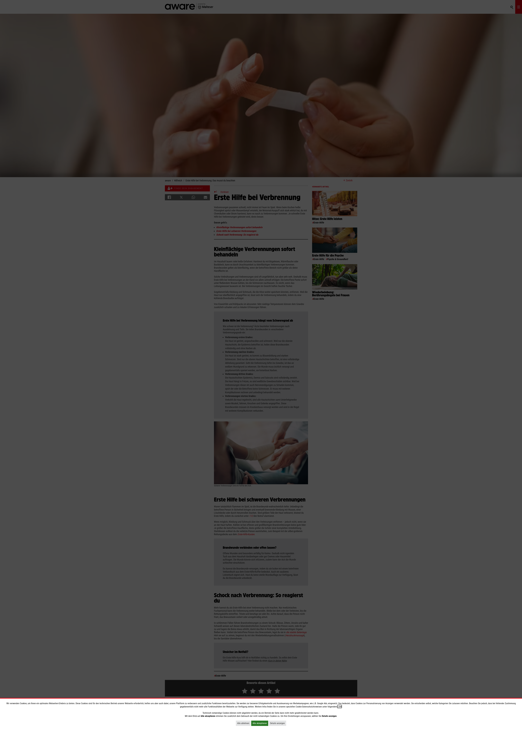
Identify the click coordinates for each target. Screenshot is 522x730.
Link (340, 706)
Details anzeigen (278, 723)
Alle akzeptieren (260, 723)
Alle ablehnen (244, 723)
